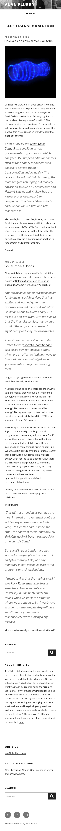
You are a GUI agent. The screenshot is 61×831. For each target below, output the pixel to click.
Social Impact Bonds (19, 266)
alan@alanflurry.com (15, 753)
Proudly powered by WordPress (21, 823)
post (21, 722)
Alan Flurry (20, 4)
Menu (32, 13)
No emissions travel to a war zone (28, 41)
